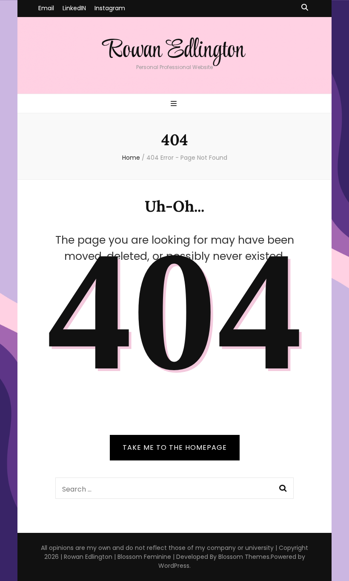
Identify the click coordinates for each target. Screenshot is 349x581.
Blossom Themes (243, 556)
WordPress (173, 565)
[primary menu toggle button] (175, 104)
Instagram (109, 8)
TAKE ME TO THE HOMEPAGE (175, 447)
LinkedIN (74, 8)
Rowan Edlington (174, 50)
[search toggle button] (304, 8)
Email (46, 8)
